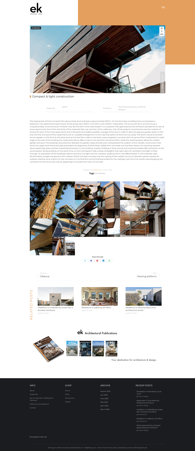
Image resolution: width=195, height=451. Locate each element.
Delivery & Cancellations (39, 404)
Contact (33, 408)
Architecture (36, 28)
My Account (70, 398)
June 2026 (104, 398)
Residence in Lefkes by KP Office (96, 307)
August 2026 (105, 391)
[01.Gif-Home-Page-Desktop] (97, 346)
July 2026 (104, 395)
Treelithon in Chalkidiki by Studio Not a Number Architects (55, 308)
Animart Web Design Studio (137, 448)
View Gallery (162, 81)
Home (67, 391)
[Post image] (56, 296)
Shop (67, 394)
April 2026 (104, 406)
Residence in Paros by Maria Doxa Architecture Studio (141, 308)
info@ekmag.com (90, 448)
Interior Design (143, 396)
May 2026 (104, 402)
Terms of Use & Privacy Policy (108, 448)
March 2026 (105, 409)
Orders (68, 402)
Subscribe (34, 394)
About (32, 391)
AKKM (64, 107)
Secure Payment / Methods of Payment (41, 399)
